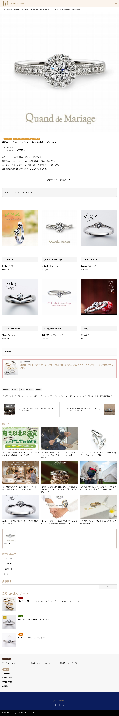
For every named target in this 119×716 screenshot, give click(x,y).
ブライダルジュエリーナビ (12, 713)
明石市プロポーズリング (77, 396)
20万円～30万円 (7, 682)
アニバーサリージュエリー (10, 663)
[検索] (110, 3)
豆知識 (6, 574)
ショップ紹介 (7, 138)
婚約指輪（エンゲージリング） (40, 663)
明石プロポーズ (10, 396)
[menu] (115, 3)
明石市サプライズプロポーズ (58, 396)
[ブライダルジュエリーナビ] (14, 3)
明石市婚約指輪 (93, 396)
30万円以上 (6, 686)
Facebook (55, 705)
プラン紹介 (27, 138)
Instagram (59, 705)
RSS (63, 705)
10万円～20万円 (7, 678)
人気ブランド (35, 138)
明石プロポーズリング (25, 396)
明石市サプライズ (40, 396)
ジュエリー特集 (18, 138)
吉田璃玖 (20, 150)
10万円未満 (6, 673)
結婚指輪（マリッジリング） (69, 663)
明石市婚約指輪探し (106, 396)
